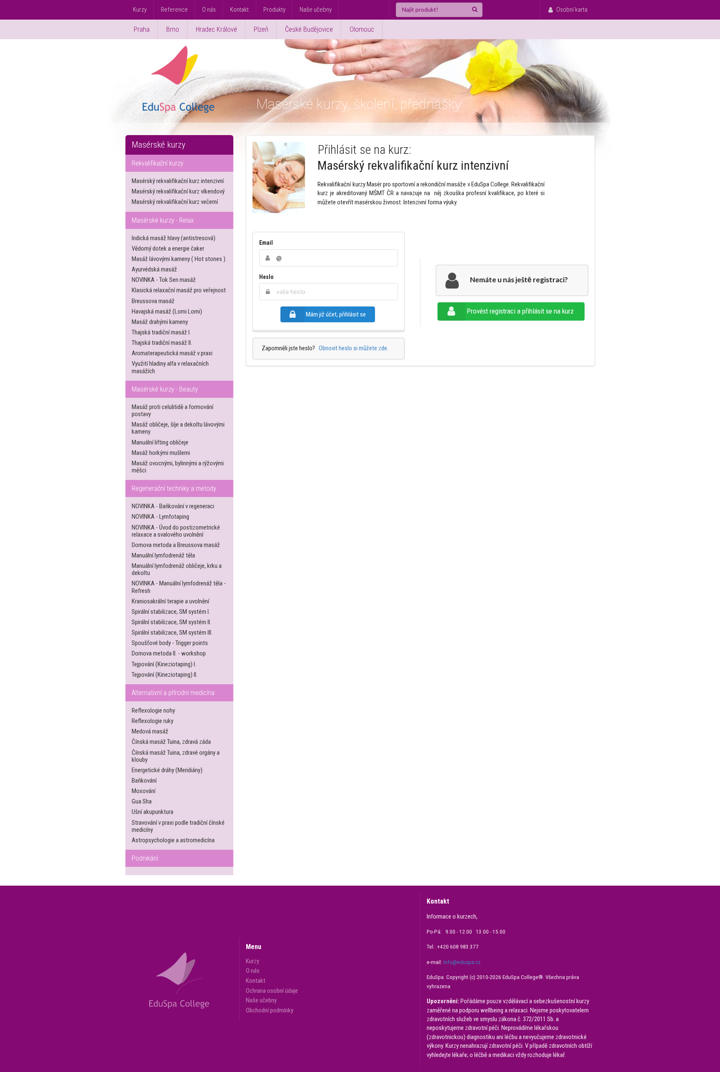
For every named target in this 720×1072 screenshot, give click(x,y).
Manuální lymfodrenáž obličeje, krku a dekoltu (177, 569)
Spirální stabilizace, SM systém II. (171, 622)
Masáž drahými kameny (160, 322)
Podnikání (145, 858)
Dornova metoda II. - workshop (169, 653)
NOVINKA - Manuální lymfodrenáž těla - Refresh (179, 587)
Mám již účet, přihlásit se (336, 314)
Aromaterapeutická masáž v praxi (172, 353)
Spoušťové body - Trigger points (170, 643)
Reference (174, 9)
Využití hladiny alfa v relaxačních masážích (170, 367)
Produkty (274, 9)
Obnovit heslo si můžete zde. (352, 348)
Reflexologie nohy (153, 710)
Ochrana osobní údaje (272, 990)
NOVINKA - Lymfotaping (160, 516)
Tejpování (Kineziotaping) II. (165, 674)
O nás (209, 9)
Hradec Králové (216, 29)
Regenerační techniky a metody (174, 488)
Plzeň (261, 29)
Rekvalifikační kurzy (157, 163)
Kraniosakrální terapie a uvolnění (170, 601)
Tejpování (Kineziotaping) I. (164, 664)
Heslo (266, 277)
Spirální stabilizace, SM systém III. (172, 632)
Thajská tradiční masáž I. (161, 332)
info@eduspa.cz (461, 962)
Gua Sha (142, 801)
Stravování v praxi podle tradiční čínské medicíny (178, 826)
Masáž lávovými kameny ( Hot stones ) (178, 259)
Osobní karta (572, 9)
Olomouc (362, 29)
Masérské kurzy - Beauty (165, 389)
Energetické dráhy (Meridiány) (167, 770)
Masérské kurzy (158, 145)
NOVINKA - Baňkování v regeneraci (173, 506)
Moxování (143, 791)
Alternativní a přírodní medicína (173, 693)
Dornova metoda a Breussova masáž (176, 545)
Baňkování (144, 780)
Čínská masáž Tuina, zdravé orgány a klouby (176, 756)
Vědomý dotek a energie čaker (168, 248)
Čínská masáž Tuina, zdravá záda (171, 742)
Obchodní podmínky (269, 1010)
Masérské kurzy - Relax (163, 220)
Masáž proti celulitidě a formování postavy (172, 410)
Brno (172, 29)
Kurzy (140, 9)
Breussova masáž (153, 301)
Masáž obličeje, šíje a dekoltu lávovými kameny (178, 428)
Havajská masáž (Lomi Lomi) (167, 311)
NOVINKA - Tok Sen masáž (164, 280)
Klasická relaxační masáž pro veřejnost (179, 290)
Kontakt (239, 9)
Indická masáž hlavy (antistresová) (173, 238)
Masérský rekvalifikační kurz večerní (175, 202)
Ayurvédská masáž (154, 269)
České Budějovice (309, 29)
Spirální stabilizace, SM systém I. (171, 611)
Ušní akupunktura (152, 812)
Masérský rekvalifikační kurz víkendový (178, 191)
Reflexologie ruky (152, 721)
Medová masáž (150, 731)
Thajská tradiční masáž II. (162, 342)
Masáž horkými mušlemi (161, 453)
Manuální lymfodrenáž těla (163, 555)
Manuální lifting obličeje (160, 442)
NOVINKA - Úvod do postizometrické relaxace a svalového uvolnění (176, 531)
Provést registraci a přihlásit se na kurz (520, 311)
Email (266, 242)
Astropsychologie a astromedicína (173, 840)
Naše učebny (316, 9)
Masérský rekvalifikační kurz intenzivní (178, 181)
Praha (142, 29)
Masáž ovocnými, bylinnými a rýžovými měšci (178, 466)
